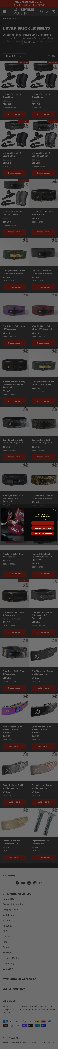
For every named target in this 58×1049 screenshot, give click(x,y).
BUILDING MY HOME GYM (43, 523)
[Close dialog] (55, 509)
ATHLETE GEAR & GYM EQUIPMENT (43, 528)
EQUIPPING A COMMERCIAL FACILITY (43, 533)
